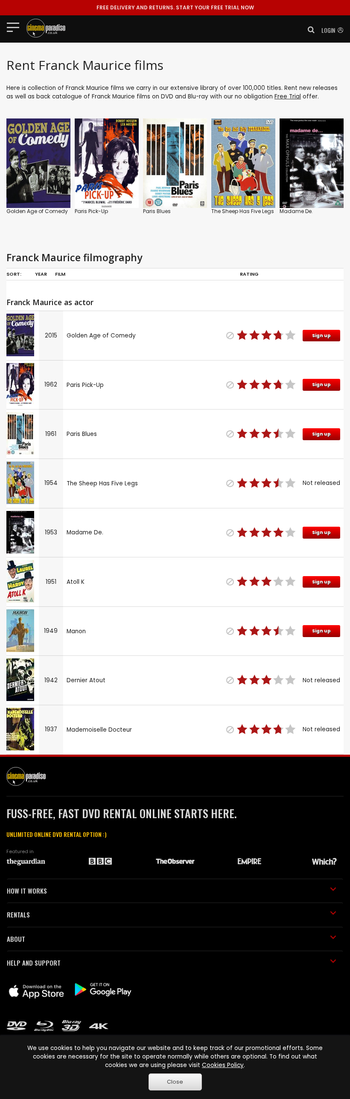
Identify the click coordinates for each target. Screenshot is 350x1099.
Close (175, 1081)
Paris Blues (157, 211)
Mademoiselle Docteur (99, 730)
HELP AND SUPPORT (34, 962)
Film (60, 274)
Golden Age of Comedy (37, 211)
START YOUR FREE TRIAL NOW (175, 7)
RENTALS (18, 914)
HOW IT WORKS (27, 890)
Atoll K (76, 582)
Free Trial (287, 96)
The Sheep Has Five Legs (242, 211)
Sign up (321, 335)
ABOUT (16, 938)
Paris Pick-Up (91, 211)
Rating (249, 274)
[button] (309, 29)
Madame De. (296, 211)
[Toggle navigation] (15, 26)
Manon (76, 631)
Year (41, 274)
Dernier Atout (86, 680)
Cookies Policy (223, 1065)
